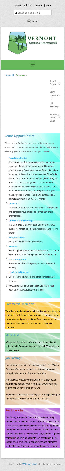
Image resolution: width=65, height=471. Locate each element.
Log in (35, 21)
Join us (27, 5)
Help (48, 5)
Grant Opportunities (57, 82)
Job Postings (54, 105)
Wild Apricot (29, 464)
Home (17, 5)
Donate (38, 5)
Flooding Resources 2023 (55, 117)
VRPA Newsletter (56, 93)
